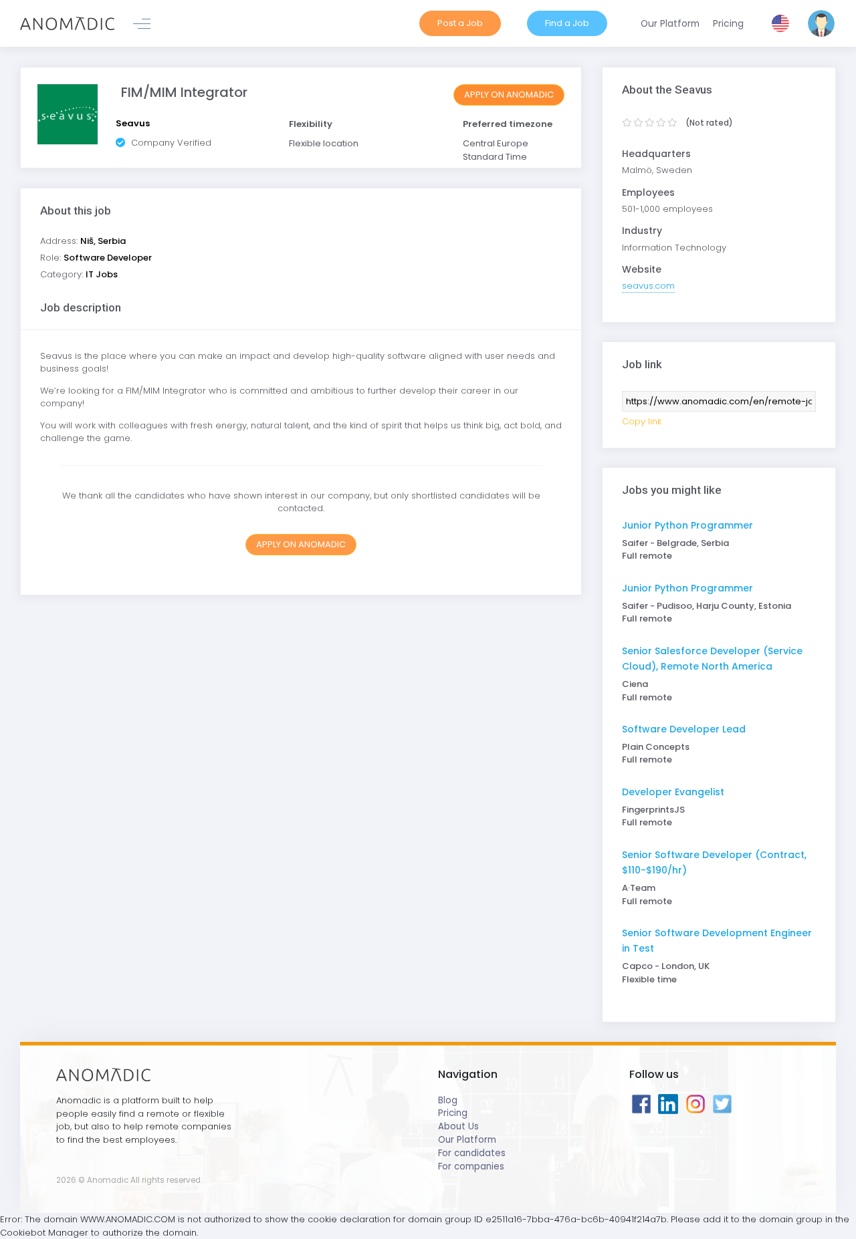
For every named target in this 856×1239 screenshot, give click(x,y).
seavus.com (648, 285)
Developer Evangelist (673, 792)
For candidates (472, 1153)
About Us (458, 1126)
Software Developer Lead (684, 729)
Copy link (641, 421)
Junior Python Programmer (687, 525)
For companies (471, 1166)
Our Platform (467, 1139)
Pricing (452, 1113)
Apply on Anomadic (509, 94)
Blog (447, 1100)
